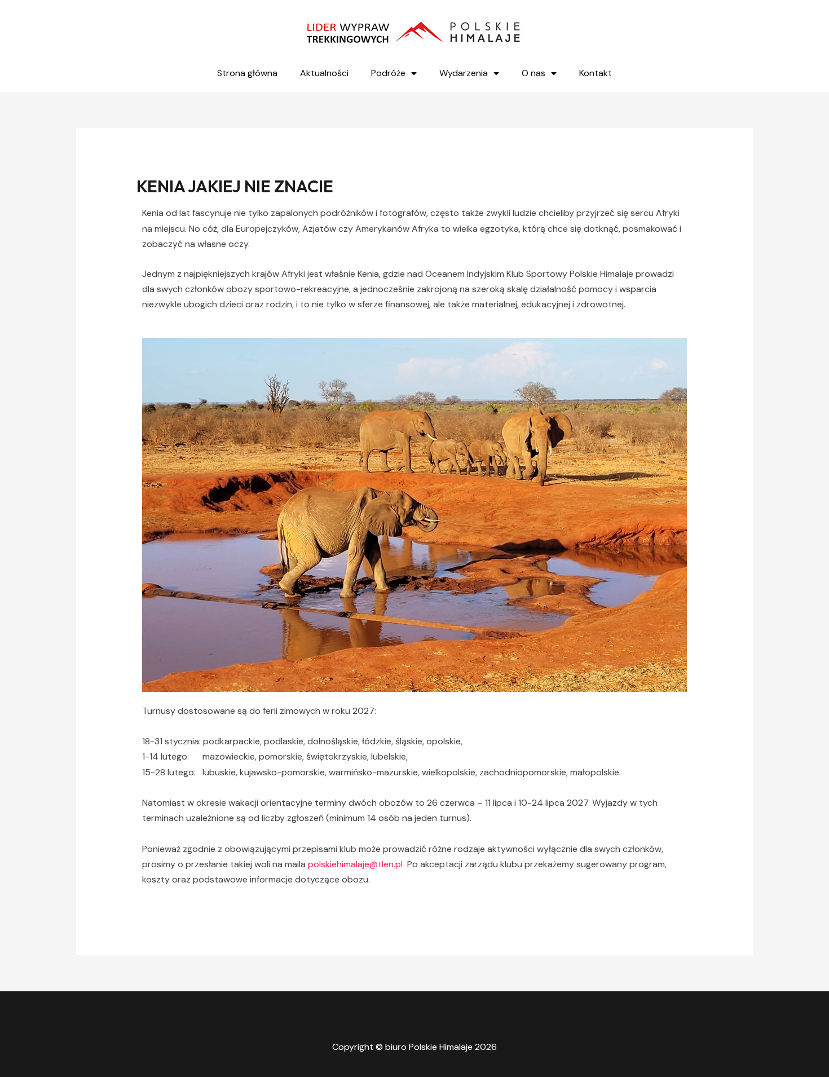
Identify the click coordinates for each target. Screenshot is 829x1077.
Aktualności (324, 73)
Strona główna (247, 73)
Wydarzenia (463, 73)
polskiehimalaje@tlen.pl (355, 864)
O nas (533, 73)
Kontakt (595, 73)
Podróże (388, 73)
